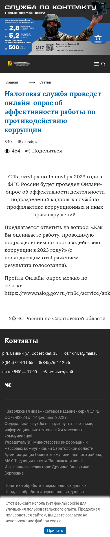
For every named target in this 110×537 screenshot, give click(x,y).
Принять (55, 530)
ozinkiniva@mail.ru (81, 353)
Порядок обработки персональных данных (45, 491)
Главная (11, 82)
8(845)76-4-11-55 (17, 362)
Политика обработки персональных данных (46, 485)
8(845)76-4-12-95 (54, 362)
